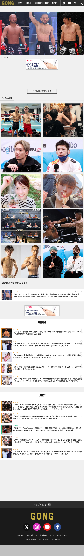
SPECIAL (28, 3)
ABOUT (20, 535)
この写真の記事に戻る (42, 91)
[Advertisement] (42, 480)
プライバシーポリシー (58, 535)
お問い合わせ (31, 535)
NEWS (20, 3)
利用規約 (43, 535)
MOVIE (54, 3)
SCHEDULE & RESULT (42, 3)
